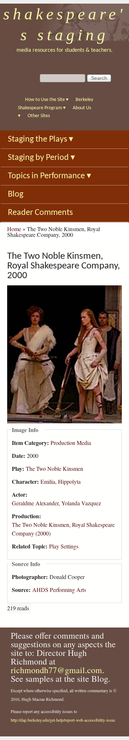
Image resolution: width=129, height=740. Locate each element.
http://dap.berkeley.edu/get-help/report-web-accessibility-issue (63, 720)
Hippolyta (69, 481)
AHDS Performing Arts (59, 589)
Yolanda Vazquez (81, 503)
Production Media (71, 442)
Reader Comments (40, 212)
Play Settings (63, 546)
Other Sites (39, 116)
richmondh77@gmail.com (56, 670)
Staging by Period (41, 157)
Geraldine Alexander (35, 503)
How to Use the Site (46, 99)
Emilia (47, 481)
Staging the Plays (40, 139)
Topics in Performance (49, 176)
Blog (15, 194)
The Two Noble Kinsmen (54, 468)
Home (14, 229)
